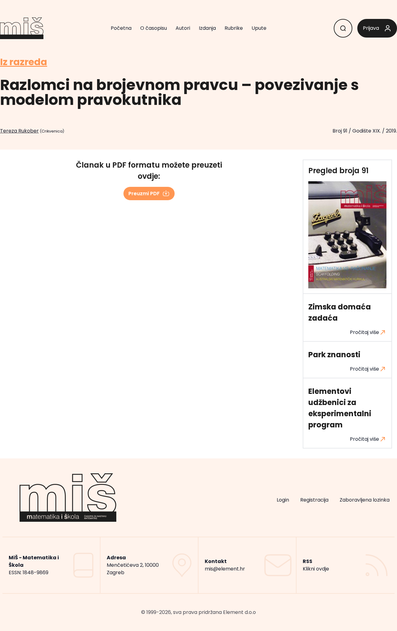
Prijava (371, 28)
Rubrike (234, 28)
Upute (259, 28)
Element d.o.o (239, 612)
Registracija (314, 499)
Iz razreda (23, 62)
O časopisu (153, 28)
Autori (183, 28)
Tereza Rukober (19, 130)
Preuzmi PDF (144, 193)
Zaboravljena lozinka (365, 499)
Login (283, 499)
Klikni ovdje (316, 568)
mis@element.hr (225, 568)
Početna (121, 28)
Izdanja (207, 28)
